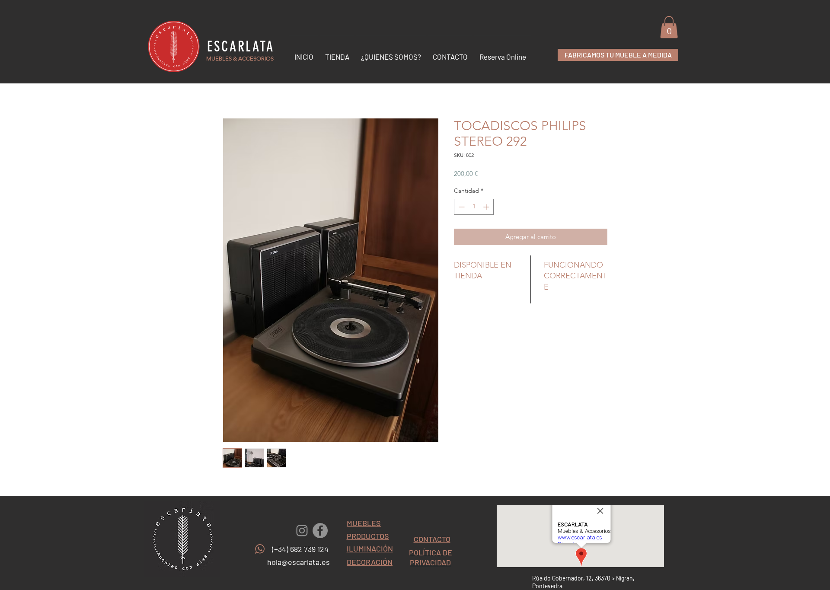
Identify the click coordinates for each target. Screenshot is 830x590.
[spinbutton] (474, 206)
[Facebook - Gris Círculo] (320, 530)
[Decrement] (460, 206)
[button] (669, 27)
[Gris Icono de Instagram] (302, 530)
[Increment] (487, 206)
